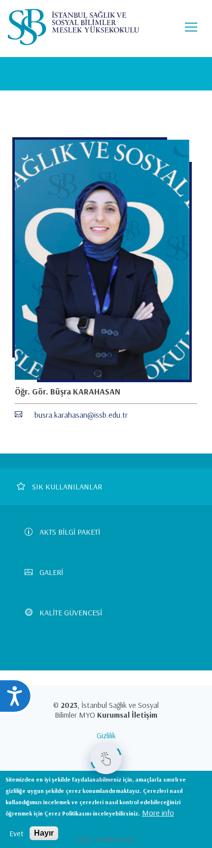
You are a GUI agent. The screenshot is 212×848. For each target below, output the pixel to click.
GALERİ (51, 572)
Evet (16, 833)
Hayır (44, 833)
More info (158, 812)
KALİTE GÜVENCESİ (70, 612)
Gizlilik (106, 735)
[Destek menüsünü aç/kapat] (106, 758)
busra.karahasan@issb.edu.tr (81, 415)
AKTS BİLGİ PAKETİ (69, 532)
